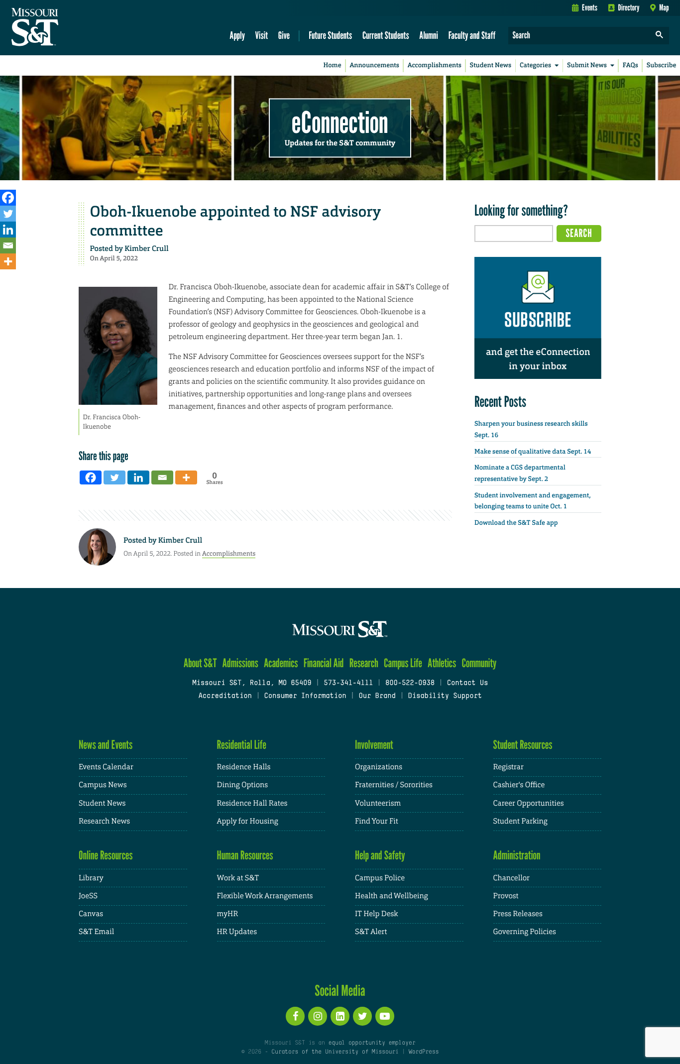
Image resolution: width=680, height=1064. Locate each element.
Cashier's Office (519, 785)
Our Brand (376, 696)
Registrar (508, 767)
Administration (517, 855)
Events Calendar (106, 767)
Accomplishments (434, 65)
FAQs (630, 65)
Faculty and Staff (472, 35)
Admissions (240, 663)
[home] (66, 28)
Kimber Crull (146, 248)
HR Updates (237, 932)
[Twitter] (8, 214)
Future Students (330, 35)
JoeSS (88, 896)
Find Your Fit (376, 821)
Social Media (340, 990)
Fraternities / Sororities (394, 785)
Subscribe (662, 65)
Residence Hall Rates (252, 803)
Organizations (378, 767)
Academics (281, 663)
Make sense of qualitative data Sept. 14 (532, 452)
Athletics (442, 663)
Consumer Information (305, 696)
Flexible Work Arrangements (265, 896)
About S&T (200, 663)
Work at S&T (238, 878)
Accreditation (224, 696)
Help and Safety (380, 855)
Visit (261, 35)
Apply (237, 35)
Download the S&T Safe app (516, 523)
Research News (104, 821)
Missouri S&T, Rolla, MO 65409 (251, 683)
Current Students (385, 35)
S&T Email (96, 932)
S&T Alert (371, 932)
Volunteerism (378, 803)
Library (91, 878)
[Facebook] (8, 198)
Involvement (374, 744)
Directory (629, 7)
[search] (659, 35)
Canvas (91, 914)
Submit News (587, 65)
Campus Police (380, 878)
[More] (8, 261)
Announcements (374, 65)
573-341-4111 (348, 683)
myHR (227, 914)
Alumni (428, 35)
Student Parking (520, 821)
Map (664, 7)
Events (589, 7)
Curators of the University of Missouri (334, 1052)
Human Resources (245, 855)
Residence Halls (244, 767)
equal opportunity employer (371, 1043)
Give (284, 35)
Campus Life (403, 663)
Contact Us (467, 683)
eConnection (340, 122)
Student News (490, 65)
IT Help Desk (376, 914)
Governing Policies (524, 932)
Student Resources (523, 744)
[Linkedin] (8, 229)
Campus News (102, 785)
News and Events (105, 744)
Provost (506, 896)
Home (332, 65)
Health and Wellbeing (391, 896)
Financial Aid (324, 663)
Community (478, 663)
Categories (535, 65)
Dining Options (242, 785)
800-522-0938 (410, 683)
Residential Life (241, 744)
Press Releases (518, 914)
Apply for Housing (247, 821)
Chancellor (511, 878)
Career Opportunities (528, 803)
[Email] (8, 245)
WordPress (424, 1052)
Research (363, 663)
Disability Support (445, 696)
